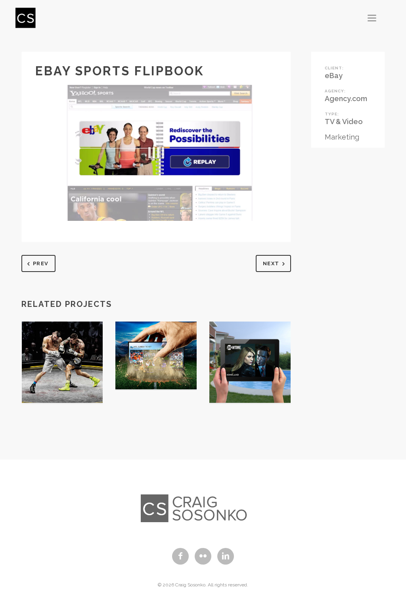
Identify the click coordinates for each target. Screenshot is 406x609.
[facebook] (180, 556)
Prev (40, 263)
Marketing (342, 137)
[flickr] (203, 556)
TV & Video (344, 121)
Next (271, 263)
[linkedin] (225, 556)
